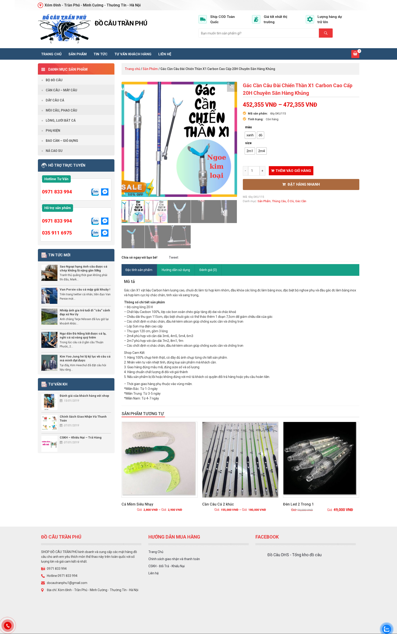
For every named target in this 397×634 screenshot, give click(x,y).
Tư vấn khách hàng (132, 54)
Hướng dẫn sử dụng (176, 270)
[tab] (139, 270)
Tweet (173, 257)
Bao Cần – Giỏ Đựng (62, 140)
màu (248, 127)
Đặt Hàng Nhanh (303, 184)
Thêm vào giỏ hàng (293, 171)
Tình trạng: (256, 119)
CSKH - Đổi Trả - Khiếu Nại (166, 566)
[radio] (250, 135)
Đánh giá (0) (208, 270)
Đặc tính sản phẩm (138, 270)
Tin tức (101, 54)
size (248, 143)
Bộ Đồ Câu (54, 80)
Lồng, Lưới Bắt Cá (61, 120)
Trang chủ (51, 54)
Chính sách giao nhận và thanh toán (174, 559)
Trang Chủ (155, 552)
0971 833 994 (57, 192)
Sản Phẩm (77, 54)
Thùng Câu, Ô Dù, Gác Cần (289, 201)
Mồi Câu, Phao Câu (61, 110)
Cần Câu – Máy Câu (61, 90)
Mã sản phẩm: (258, 113)
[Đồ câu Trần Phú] (64, 29)
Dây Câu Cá (55, 100)
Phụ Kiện (53, 130)
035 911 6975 (57, 233)
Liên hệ (164, 54)
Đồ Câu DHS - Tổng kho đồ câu (294, 555)
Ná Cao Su (54, 151)
